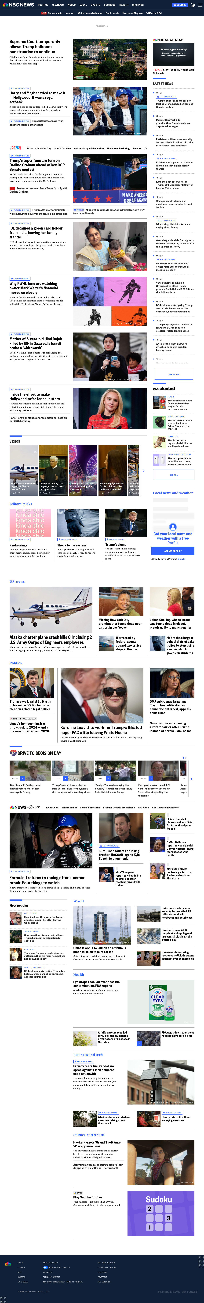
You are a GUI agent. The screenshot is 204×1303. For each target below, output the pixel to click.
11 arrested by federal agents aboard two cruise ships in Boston (175, 364)
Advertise (102, 1277)
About (20, 1263)
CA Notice (48, 1272)
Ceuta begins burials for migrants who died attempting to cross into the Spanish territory (175, 243)
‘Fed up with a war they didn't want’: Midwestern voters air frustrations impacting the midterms (154, 790)
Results (137, 148)
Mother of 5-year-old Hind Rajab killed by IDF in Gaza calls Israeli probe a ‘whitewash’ (36, 343)
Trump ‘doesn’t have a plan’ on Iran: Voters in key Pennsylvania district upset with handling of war (71, 788)
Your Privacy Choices (59, 1267)
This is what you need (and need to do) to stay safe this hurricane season (180, 405)
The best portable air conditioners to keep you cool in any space (180, 461)
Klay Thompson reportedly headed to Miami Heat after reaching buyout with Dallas (128, 878)
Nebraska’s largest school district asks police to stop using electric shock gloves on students (180, 645)
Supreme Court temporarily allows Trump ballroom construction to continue (35, 46)
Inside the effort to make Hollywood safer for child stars (35, 396)
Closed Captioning (107, 1267)
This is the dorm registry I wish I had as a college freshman (180, 443)
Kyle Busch (52, 807)
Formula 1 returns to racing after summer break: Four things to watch (47, 880)
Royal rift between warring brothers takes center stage (36, 122)
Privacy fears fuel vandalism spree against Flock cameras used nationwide (93, 1070)
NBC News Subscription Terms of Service (63, 1282)
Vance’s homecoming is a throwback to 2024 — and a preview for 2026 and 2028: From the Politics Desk (175, 287)
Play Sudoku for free (87, 1197)
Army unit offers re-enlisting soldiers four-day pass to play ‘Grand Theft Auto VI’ (98, 1166)
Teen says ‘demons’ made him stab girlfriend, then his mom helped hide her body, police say (44, 955)
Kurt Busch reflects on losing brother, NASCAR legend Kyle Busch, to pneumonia (119, 854)
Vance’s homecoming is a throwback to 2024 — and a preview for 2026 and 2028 (29, 727)
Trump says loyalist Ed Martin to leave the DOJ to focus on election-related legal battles (174, 327)
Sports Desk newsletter (165, 807)
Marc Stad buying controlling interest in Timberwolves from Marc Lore (179, 873)
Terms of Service (51, 1277)
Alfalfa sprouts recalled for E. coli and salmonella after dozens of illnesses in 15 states (114, 1037)
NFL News (143, 807)
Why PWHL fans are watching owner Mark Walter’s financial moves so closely (34, 288)
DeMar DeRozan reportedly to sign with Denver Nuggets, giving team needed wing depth (180, 848)
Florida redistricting (118, 148)
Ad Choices (23, 1282)
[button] (83, 5)
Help (20, 1272)
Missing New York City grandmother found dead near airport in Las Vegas (173, 123)
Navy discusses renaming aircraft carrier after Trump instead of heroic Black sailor (170, 727)
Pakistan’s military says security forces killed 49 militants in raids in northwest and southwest (174, 142)
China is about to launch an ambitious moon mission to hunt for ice (174, 204)
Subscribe (102, 1272)
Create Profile (173, 551)
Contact (21, 1267)
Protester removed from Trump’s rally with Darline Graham (38, 189)
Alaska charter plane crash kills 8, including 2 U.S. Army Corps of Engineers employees (51, 639)
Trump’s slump (116, 544)
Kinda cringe (18, 545)
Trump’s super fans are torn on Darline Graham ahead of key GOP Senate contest (37, 165)
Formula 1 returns (90, 807)
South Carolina (62, 148)
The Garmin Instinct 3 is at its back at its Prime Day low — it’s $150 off (180, 425)
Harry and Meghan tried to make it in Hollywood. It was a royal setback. (37, 97)
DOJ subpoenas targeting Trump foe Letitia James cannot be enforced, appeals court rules (174, 308)
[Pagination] (183, 758)
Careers (21, 1277)
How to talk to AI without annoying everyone (176, 1118)
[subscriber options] (192, 5)
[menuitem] (43, 5)
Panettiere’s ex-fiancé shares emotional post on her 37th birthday (38, 419)
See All (174, 474)
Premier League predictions (119, 807)
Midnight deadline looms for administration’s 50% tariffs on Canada (109, 211)
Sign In (181, 558)
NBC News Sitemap (106, 1263)
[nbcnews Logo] (8, 1264)
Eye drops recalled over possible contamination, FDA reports (96, 983)
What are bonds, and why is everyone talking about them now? (114, 1120)
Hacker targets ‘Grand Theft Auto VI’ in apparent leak (97, 1144)
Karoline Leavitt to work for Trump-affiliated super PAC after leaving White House (174, 185)
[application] (110, 59)
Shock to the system (71, 545)
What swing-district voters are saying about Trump (173, 225)
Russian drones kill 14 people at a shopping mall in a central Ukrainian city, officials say (177, 934)
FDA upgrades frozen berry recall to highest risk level (178, 1033)
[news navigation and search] (200, 5)
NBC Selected (104, 1282)
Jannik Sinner (69, 807)
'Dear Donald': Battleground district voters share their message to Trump (25, 788)
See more (173, 374)
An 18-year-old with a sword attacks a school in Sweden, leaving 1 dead (171, 347)
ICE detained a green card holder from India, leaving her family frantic (36, 232)
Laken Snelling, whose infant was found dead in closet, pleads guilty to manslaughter (171, 623)
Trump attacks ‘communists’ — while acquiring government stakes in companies (39, 211)
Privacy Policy (50, 1263)
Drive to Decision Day (39, 148)
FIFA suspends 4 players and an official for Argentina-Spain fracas (180, 823)
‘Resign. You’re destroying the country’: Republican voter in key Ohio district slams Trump (113, 788)
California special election (89, 148)
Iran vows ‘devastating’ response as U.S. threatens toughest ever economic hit (178, 955)
